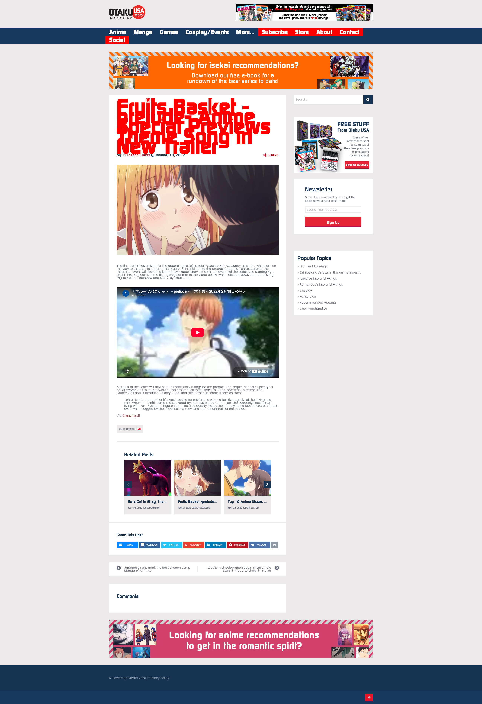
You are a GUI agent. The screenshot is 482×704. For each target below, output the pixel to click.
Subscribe (275, 32)
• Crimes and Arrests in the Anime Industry (329, 272)
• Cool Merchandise (312, 308)
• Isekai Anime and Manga (317, 278)
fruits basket (130, 428)
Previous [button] (128, 484)
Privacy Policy (159, 678)
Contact (349, 32)
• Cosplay (304, 290)
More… (245, 32)
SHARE (272, 155)
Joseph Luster (138, 155)
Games (169, 32)
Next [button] (267, 484)
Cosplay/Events (207, 32)
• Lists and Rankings (312, 266)
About (324, 32)
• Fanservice (306, 296)
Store (302, 32)
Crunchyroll (131, 415)
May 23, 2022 (235, 508)
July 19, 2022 (135, 508)
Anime (117, 32)
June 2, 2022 (184, 508)
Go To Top (369, 697)
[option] (147, 487)
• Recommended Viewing (316, 302)
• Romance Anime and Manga (320, 284)
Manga (143, 32)
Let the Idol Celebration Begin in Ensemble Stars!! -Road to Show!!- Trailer (239, 569)
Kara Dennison (151, 508)
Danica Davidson (201, 508)
